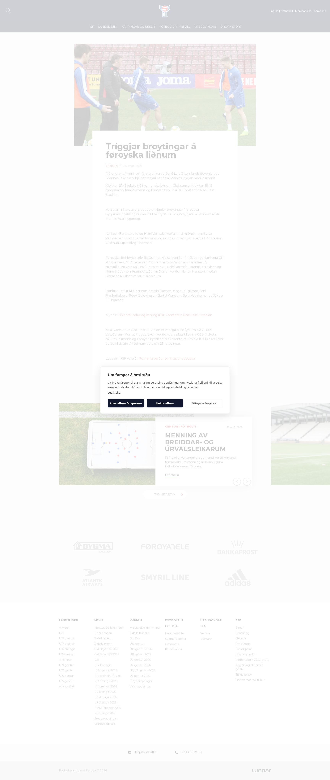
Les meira (114, 392)
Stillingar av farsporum (204, 403)
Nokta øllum (165, 403)
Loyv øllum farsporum (126, 403)
